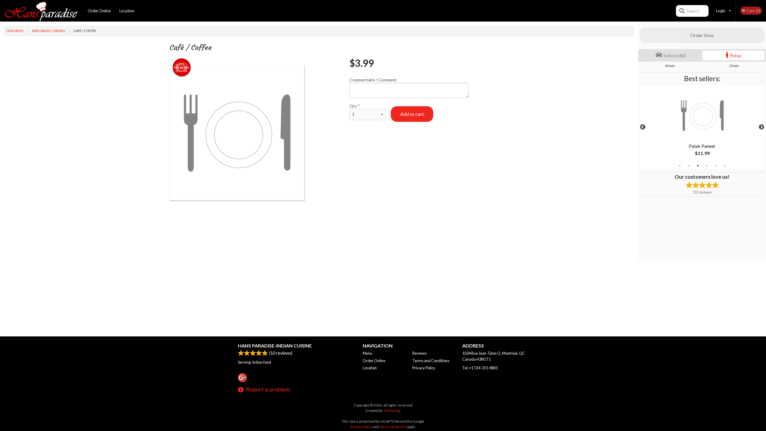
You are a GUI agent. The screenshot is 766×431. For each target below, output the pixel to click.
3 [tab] (698, 166)
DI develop (392, 410)
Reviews (419, 353)
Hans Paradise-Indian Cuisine (275, 345)
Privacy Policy (423, 367)
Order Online (99, 10)
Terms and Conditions (430, 360)
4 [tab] (707, 166)
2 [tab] (689, 166)
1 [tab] (680, 166)
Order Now (702, 35)
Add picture (181, 67)
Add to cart (412, 114)
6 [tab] (725, 166)
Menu (367, 353)
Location (126, 10)
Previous (643, 127)
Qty (354, 105)
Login (720, 10)
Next (762, 127)
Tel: (480, 367)
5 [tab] (716, 166)
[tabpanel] (702, 127)
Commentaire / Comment (373, 79)
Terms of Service (392, 426)
